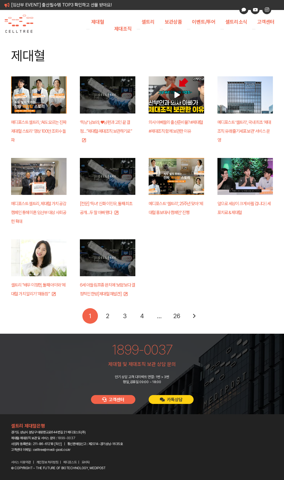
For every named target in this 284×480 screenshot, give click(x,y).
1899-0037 (66, 438)
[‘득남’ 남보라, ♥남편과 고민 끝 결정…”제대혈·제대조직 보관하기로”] (107, 94)
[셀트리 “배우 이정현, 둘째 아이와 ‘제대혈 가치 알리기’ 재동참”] (39, 257)
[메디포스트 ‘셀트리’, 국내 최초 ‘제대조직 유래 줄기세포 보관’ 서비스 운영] (245, 94)
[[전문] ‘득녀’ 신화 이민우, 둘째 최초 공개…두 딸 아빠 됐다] (107, 176)
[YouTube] (255, 9)
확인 (58, 444)
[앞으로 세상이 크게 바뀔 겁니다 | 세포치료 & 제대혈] (245, 176)
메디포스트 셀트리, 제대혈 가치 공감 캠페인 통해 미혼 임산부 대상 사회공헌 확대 (38, 212)
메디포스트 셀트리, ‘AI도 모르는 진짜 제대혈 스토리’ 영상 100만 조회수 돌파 (38, 131)
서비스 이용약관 (21, 462)
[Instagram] (266, 9)
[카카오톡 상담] (243, 9)
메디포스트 (70, 462)
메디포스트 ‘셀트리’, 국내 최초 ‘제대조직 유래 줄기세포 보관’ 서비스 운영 (244, 131)
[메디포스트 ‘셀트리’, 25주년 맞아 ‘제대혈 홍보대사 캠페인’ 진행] (176, 176)
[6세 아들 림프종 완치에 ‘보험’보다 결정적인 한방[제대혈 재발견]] (107, 257)
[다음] (194, 316)
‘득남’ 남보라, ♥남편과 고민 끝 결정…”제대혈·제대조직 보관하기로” (106, 127)
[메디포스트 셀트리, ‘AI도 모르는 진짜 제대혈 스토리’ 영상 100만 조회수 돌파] (39, 94)
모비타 (86, 462)
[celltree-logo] (22, 24)
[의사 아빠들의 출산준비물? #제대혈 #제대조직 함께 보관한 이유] (176, 94)
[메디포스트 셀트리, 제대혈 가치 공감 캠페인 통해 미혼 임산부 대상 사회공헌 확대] (39, 176)
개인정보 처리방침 (47, 462)
